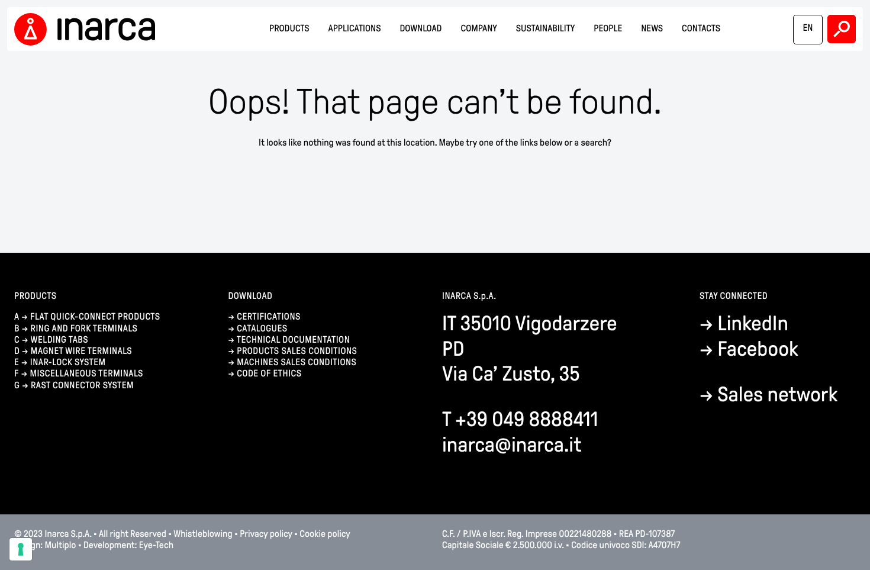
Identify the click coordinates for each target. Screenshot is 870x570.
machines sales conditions (296, 363)
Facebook (757, 348)
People (608, 29)
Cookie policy (324, 534)
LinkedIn (752, 323)
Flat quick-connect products (95, 317)
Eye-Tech (156, 545)
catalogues (262, 329)
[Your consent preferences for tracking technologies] (20, 549)
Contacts (701, 29)
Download (421, 29)
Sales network (777, 394)
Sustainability (545, 29)
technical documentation (293, 340)
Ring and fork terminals (84, 329)
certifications (269, 317)
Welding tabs (59, 340)
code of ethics (269, 374)
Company (478, 29)
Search (841, 29)
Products (289, 29)
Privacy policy (266, 534)
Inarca (88, 29)
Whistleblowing (202, 534)
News (652, 29)
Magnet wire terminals (81, 351)
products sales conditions (297, 351)
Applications (354, 29)
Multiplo (60, 545)
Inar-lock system (68, 363)
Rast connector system (82, 386)
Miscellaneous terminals (86, 374)
